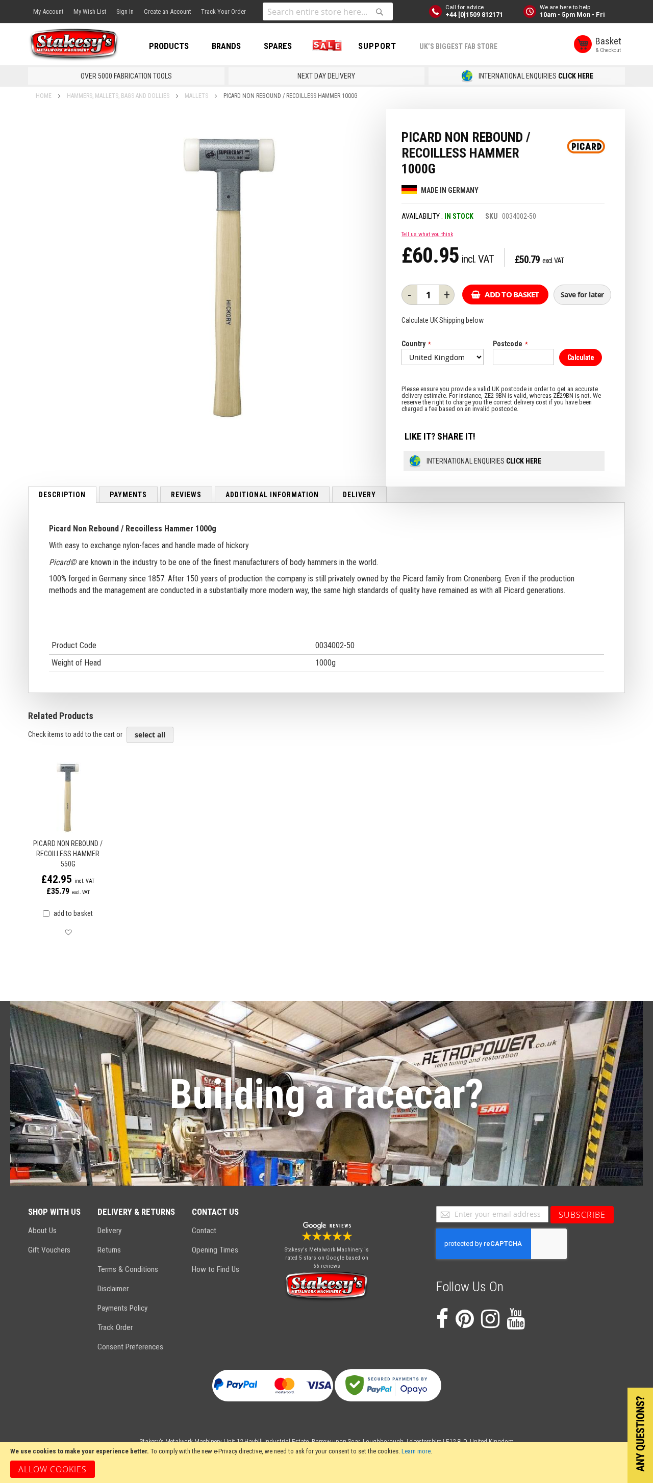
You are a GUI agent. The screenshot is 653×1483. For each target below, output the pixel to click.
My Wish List (89, 11)
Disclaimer (113, 1288)
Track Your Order (223, 11)
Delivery (359, 495)
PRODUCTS (169, 46)
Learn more (416, 1451)
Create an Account (167, 11)
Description (62, 495)
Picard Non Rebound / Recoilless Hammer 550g (68, 853)
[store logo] (74, 45)
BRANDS (226, 46)
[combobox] (328, 11)
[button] (68, 932)
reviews (186, 495)
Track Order (115, 1327)
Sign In (125, 11)
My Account (48, 11)
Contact (204, 1230)
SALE (325, 46)
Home (44, 95)
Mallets (196, 95)
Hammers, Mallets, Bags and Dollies (118, 95)
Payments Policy (122, 1308)
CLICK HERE (575, 76)
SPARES (278, 46)
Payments (128, 495)
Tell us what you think (427, 234)
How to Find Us (215, 1269)
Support (377, 46)
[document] (326, 1462)
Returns (109, 1250)
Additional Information (272, 495)
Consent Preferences (130, 1346)
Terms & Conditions (127, 1269)
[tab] (62, 495)
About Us (42, 1230)
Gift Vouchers (49, 1250)
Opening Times (215, 1250)
